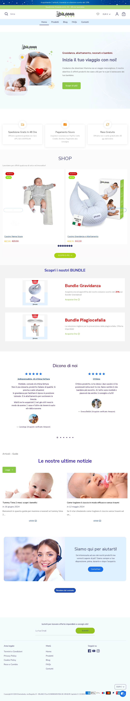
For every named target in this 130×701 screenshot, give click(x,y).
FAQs (74, 22)
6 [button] (72, 437)
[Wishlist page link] (98, 14)
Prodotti (55, 22)
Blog (65, 22)
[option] (31, 402)
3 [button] (63, 437)
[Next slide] (116, 210)
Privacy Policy (10, 655)
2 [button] (60, 437)
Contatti (85, 22)
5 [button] (69, 437)
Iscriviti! (85, 630)
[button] (59, 246)
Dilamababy (21, 694)
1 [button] (57, 437)
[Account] (117, 14)
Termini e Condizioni (13, 651)
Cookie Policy (10, 660)
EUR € (105, 14)
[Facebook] (89, 650)
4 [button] (66, 437)
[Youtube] (93, 650)
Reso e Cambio (11, 664)
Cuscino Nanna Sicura (13, 236)
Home (44, 22)
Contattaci (95, 569)
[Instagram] (98, 650)
